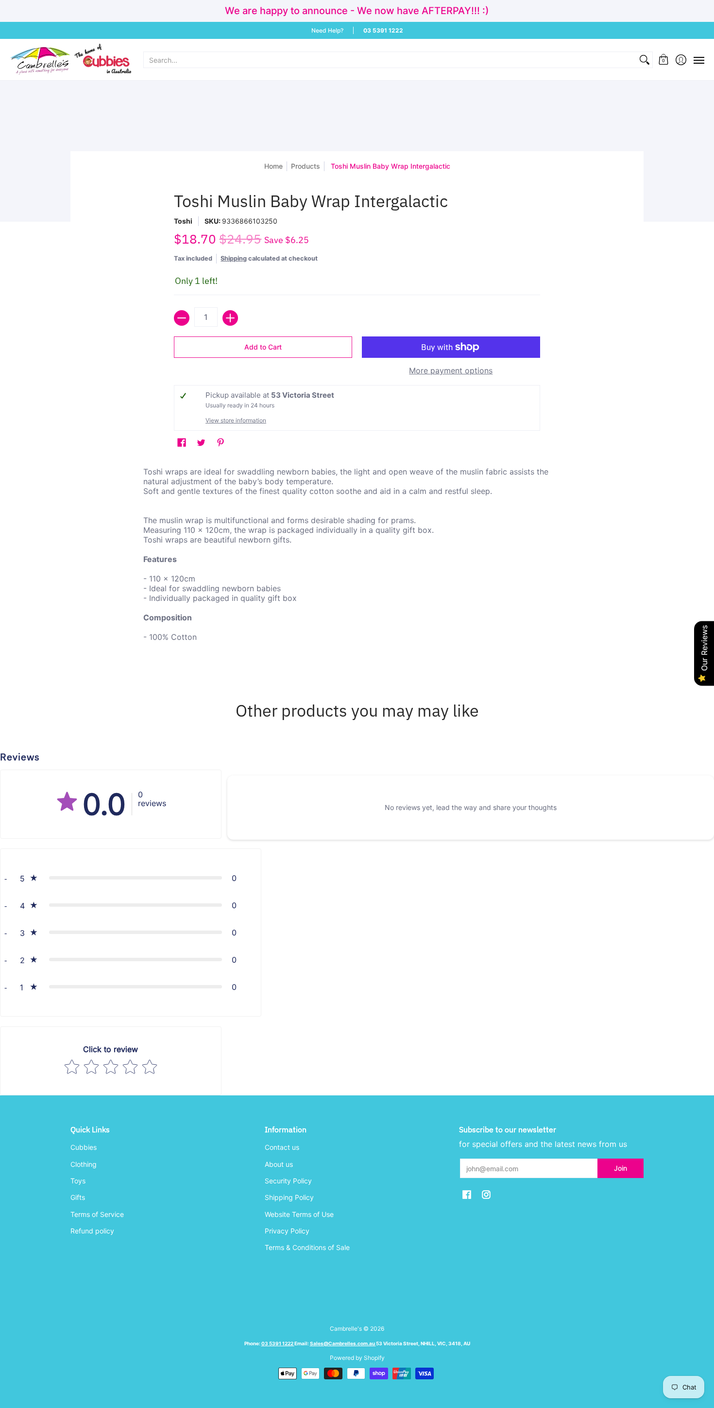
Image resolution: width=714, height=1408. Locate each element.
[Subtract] (181, 318)
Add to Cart (263, 347)
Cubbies (83, 1147)
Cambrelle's (346, 1328)
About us (279, 1164)
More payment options (451, 370)
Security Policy (288, 1181)
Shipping (234, 258)
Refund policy (92, 1231)
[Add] (230, 318)
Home (273, 166)
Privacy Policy (287, 1231)
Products (305, 166)
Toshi (183, 221)
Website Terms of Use (299, 1214)
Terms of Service (97, 1214)
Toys (77, 1181)
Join (620, 1168)
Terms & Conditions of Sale (307, 1247)
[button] (663, 59)
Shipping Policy (289, 1197)
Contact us (282, 1147)
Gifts (77, 1197)
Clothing (83, 1164)
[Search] (644, 60)
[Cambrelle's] (70, 59)
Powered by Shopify (357, 1357)
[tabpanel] (357, 566)
